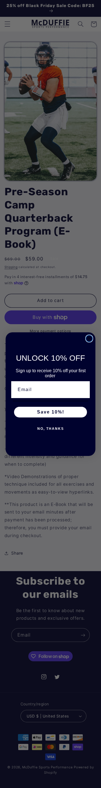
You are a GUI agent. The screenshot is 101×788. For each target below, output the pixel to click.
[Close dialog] (89, 338)
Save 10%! (50, 412)
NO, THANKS (50, 429)
